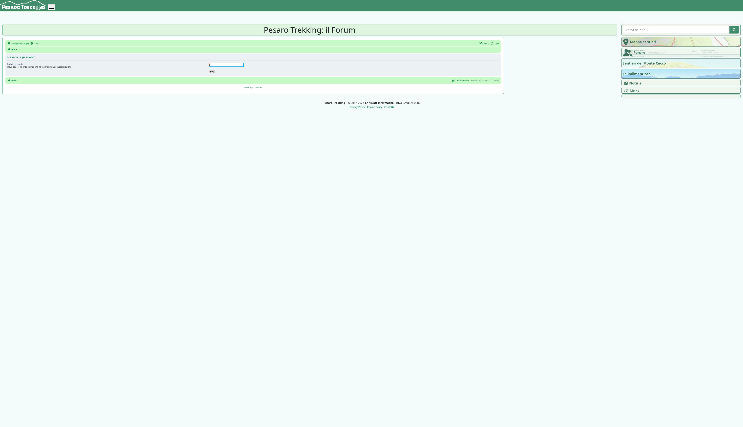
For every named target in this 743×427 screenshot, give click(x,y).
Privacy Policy (357, 107)
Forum (639, 52)
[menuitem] (34, 43)
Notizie (635, 83)
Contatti (389, 107)
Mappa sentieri (643, 42)
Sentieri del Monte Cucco (644, 63)
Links (634, 90)
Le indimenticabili (638, 73)
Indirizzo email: (15, 64)
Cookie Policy (374, 107)
